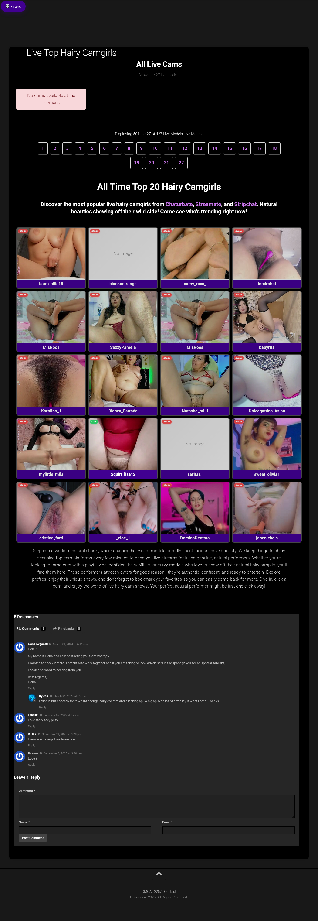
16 (244, 148)
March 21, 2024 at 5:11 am (70, 644)
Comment (27, 791)
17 (259, 148)
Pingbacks (69, 629)
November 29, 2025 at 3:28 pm (61, 734)
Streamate (208, 204)
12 (184, 148)
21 (166, 162)
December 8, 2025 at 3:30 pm (62, 753)
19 (136, 162)
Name (24, 822)
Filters (15, 6)
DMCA (147, 892)
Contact (170, 892)
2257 (158, 892)
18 (274, 148)
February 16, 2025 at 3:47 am (62, 715)
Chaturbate (179, 204)
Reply (31, 688)
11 (170, 148)
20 (151, 162)
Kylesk (43, 696)
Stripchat (245, 204)
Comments (33, 629)
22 (181, 162)
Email (167, 822)
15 (229, 148)
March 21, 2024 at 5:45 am (70, 696)
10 (155, 148)
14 (214, 148)
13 (199, 148)
